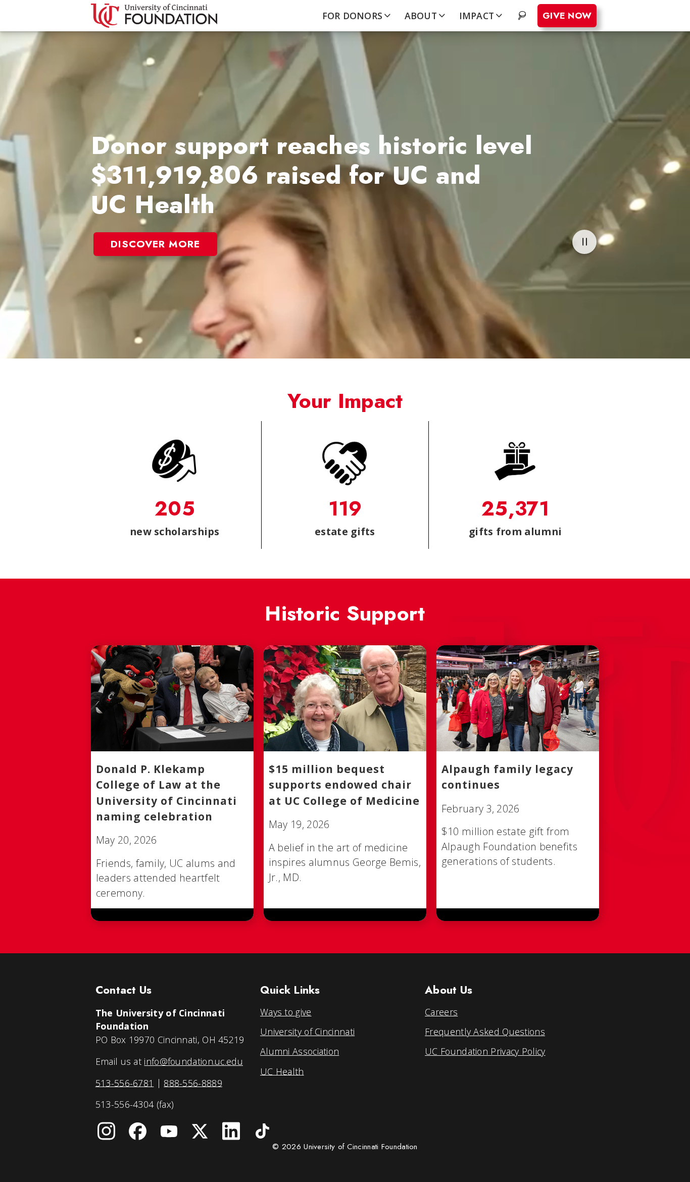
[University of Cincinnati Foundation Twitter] (200, 1131)
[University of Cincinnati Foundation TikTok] (263, 1131)
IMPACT (477, 16)
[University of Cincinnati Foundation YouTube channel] (169, 1131)
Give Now (567, 15)
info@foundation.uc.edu (193, 1061)
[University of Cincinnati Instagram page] (106, 1131)
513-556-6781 (124, 1082)
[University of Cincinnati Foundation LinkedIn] (231, 1131)
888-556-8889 (193, 1082)
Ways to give (286, 1012)
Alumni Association (299, 1051)
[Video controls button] (584, 242)
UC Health (282, 1071)
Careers (441, 1012)
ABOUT (421, 16)
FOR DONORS (352, 16)
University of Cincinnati (307, 1031)
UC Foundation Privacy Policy (485, 1051)
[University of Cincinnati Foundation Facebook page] (138, 1131)
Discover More (155, 244)
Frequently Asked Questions (485, 1031)
